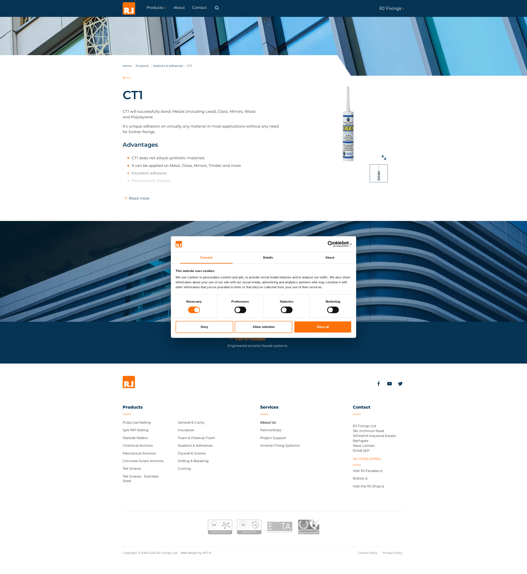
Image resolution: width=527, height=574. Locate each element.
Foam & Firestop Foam (196, 438)
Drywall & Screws (192, 453)
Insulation (186, 430)
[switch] (240, 310)
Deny (204, 327)
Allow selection (264, 327)
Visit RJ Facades (366, 471)
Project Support (273, 438)
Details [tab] (268, 257)
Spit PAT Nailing (135, 430)
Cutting (184, 469)
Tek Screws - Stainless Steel (141, 478)
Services (269, 407)
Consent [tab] (206, 257)
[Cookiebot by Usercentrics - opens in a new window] (334, 244)
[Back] (127, 82)
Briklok (358, 478)
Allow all (323, 327)
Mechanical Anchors (139, 453)
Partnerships (270, 430)
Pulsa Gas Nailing (137, 422)
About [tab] (329, 257)
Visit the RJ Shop (367, 486)
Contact (361, 407)
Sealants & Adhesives (168, 66)
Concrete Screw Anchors (143, 461)
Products (142, 66)
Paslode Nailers (135, 438)
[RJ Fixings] (129, 8)
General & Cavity (191, 422)
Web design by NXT (194, 553)
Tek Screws (132, 469)
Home (127, 66)
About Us (268, 422)
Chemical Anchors (138, 445)
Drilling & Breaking (193, 461)
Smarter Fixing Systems (280, 445)
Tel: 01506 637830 (367, 459)
